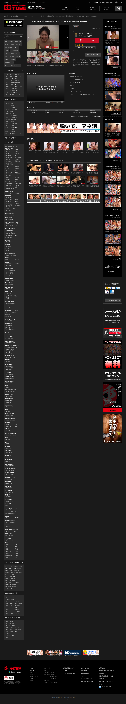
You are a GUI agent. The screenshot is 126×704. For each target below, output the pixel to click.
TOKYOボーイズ (10, 209)
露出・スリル (18, 78)
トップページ (65, 8)
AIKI (7, 544)
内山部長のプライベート (11, 310)
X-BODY (8, 161)
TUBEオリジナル (9, 62)
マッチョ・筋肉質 (10, 107)
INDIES (8, 153)
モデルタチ (18, 568)
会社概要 (101, 673)
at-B (16, 235)
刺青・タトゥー (10, 637)
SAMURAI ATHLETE (11, 347)
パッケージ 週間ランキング (50, 676)
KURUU (8, 155)
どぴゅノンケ (9, 164)
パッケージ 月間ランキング (50, 678)
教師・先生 (9, 603)
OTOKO (17, 185)
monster (17, 207)
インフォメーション (86, 678)
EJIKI (7, 444)
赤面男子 (7, 244)
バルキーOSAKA (10, 368)
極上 (16, 187)
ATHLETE (17, 293)
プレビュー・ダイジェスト (12, 92)
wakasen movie (9, 301)
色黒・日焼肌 (9, 631)
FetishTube (8, 481)
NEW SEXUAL (10, 470)
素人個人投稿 (8, 490)
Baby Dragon (9, 353)
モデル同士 (9, 568)
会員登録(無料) (59, 65)
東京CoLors (8, 499)
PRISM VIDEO (9, 459)
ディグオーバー (9, 328)
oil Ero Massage (10, 299)
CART (118, 8)
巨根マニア (9, 297)
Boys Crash (9, 207)
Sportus (8, 177)
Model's (17, 172)
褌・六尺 (8, 611)
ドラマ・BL (9, 588)
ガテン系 (18, 56)
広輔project (8, 323)
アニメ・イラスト (10, 129)
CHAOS (8, 201)
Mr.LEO (17, 518)
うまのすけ (9, 199)
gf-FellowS (9, 235)
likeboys (7, 446)
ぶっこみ (8, 203)
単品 (31, 672)
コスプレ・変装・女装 (11, 88)
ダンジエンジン (9, 538)
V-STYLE (17, 201)
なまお (7, 332)
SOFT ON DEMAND (10, 468)
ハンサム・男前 (10, 635)
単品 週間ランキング (49, 672)
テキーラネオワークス (11, 508)
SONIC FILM (18, 183)
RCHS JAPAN (9, 464)
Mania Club (9, 174)
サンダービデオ (10, 513)
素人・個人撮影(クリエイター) (12, 65)
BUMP (16, 150)
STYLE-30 (8, 486)
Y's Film (7, 525)
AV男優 (17, 613)
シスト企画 (8, 503)
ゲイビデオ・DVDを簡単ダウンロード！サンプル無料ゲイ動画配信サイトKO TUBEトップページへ (15, 7)
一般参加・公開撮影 (10, 59)
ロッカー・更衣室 (10, 580)
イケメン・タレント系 (11, 117)
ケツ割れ (17, 611)
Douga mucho (9, 405)
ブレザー (17, 607)
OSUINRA (8, 451)
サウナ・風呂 (9, 572)
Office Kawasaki (9, 520)
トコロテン (18, 44)
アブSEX (17, 203)
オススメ (32, 678)
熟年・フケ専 (18, 86)
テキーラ (8, 510)
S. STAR (17, 159)
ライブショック (10, 275)
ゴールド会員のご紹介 (69, 673)
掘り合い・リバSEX (11, 586)
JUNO (16, 170)
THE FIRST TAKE (11, 295)
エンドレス (18, 205)
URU (16, 557)
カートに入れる (88, 40)
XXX (7, 166)
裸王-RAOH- (18, 161)
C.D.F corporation (10, 228)
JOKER (17, 153)
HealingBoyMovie (10, 253)
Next (67, 37)
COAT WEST (9, 224)
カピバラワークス (10, 319)
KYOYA (8, 557)
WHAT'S (8, 426)
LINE (16, 155)
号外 (16, 181)
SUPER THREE (9, 473)
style (16, 424)
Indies (16, 179)
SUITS (8, 159)
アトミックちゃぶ (11, 511)
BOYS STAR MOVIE (10, 390)
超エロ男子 (9, 205)
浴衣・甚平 (18, 601)
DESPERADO (9, 399)
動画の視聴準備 (85, 673)
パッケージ (32, 674)
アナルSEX (9, 74)
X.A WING (9, 237)
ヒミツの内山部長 (11, 312)
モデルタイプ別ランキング (50, 682)
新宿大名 (7, 495)
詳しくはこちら (113, 300)
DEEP (8, 152)
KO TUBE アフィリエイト (106, 681)
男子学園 (17, 168)
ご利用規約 (102, 668)
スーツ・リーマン (9, 53)
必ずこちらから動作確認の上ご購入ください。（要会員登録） (86, 116)
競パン (17, 53)
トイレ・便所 (18, 572)
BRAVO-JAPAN (9, 213)
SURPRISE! (9, 172)
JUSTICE (7, 262)
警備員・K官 (9, 605)
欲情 (16, 297)
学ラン (8, 607)
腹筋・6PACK (8, 47)
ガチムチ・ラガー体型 (11, 109)
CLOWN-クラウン (10, 477)
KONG (7, 437)
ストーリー (9, 80)
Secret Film (18, 157)
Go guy (8, 170)
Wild (16, 426)
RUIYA (8, 548)
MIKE (16, 546)
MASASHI (9, 555)
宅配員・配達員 (10, 599)
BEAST (8, 150)
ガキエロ (8, 168)
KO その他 (9, 185)
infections (17, 176)
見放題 (31, 680)
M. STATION (9, 187)
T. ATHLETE (9, 183)
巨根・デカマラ (9, 41)
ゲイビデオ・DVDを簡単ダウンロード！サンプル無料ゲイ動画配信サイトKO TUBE (24, 2)
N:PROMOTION (9, 355)
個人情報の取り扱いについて (106, 670)
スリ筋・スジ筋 (10, 105)
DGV (6, 542)
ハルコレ (7, 306)
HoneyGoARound (11, 351)
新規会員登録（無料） (108, 2)
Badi (6, 385)
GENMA (7, 429)
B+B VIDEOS (9, 394)
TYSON (17, 177)
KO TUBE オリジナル (11, 146)
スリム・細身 (9, 103)
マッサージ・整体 (9, 56)
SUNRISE (9, 210)
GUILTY (17, 264)
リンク (100, 684)
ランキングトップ (48, 670)
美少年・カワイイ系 (11, 119)
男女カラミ (9, 86)
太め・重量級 (9, 111)
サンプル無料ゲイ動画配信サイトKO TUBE (15, 16)
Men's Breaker (9, 278)
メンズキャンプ (9, 372)
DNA (6, 442)
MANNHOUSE (9, 268)
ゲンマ (8, 430)
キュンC (17, 193)
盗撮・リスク (9, 78)
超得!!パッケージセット (11, 529)
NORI (16, 550)
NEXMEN (7, 360)
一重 (7, 633)
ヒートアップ (9, 274)
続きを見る (115, 67)
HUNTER (8, 176)
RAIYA (8, 546)
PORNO (8, 265)
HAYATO (8, 553)
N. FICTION (18, 174)
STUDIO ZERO (9, 191)
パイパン (16, 47)
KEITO (16, 551)
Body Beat (17, 259)
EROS (16, 152)
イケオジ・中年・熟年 (11, 123)
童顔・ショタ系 (10, 121)
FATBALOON (9, 415)
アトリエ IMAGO (10, 270)
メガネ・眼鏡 (9, 613)
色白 (16, 631)
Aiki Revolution (9, 381)
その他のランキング (112, 271)
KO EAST (8, 196)
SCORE (8, 181)
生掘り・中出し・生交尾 (12, 84)
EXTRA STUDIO (9, 414)
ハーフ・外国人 (10, 125)
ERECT (7, 409)
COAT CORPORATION (11, 222)
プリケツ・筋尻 (14, 50)
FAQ (82, 676)
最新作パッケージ (34, 676)
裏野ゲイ (7, 314)
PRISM (8, 461)
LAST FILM (9, 383)
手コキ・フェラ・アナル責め (13, 82)
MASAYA (8, 551)
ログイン (119, 2)
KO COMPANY (9, 148)
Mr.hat (7, 516)
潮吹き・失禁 (18, 41)
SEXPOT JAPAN (10, 349)
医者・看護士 (18, 603)
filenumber (9, 369)
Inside (7, 257)
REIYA (16, 555)
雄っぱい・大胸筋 (9, 44)
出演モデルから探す (10, 138)
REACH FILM (9, 287)
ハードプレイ (18, 76)
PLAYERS (8, 455)
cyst (7, 505)
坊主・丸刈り (18, 629)
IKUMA (16, 553)
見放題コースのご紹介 (87, 681)
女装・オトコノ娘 (10, 131)
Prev (29, 37)
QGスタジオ (8, 534)
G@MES (7, 422)
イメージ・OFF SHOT (11, 90)
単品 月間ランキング (49, 674)
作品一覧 (41, 16)
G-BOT (7, 249)
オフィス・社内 (10, 574)
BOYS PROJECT (10, 197)
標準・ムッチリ (10, 113)
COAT (16, 224)
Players (8, 457)
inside (8, 259)
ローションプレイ (10, 578)
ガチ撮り (17, 166)
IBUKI (16, 548)
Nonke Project (9, 283)
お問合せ (101, 678)
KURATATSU (9, 225)
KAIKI (7, 550)
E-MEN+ (7, 240)
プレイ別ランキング (49, 680)
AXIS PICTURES (9, 377)
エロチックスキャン (11, 272)
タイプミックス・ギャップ (12, 127)
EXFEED (17, 225)
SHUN (16, 544)
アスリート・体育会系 (11, 115)
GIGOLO (8, 179)
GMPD (6, 50)
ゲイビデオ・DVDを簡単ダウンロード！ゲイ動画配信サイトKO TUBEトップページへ (12, 668)
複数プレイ (18, 74)
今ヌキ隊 (8, 193)
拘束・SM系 (9, 76)
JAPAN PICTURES (10, 433)
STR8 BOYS (8, 291)
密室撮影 (8, 582)
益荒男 (16, 199)
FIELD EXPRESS (10, 418)
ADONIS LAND (10, 230)
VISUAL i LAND (10, 234)
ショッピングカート (86, 668)
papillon (8, 402)
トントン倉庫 (8, 336)
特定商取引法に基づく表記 (106, 676)
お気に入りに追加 (94, 54)
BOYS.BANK (9, 217)
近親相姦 (17, 582)
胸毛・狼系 (9, 629)
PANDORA (9, 157)
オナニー (17, 80)
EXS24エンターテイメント (12, 345)
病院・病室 (18, 570)
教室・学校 (9, 570)
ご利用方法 (84, 670)
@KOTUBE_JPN (106, 687)
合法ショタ (9, 163)
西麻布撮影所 (8, 364)
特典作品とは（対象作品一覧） (85, 47)
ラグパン (17, 609)
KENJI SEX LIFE (9, 341)
